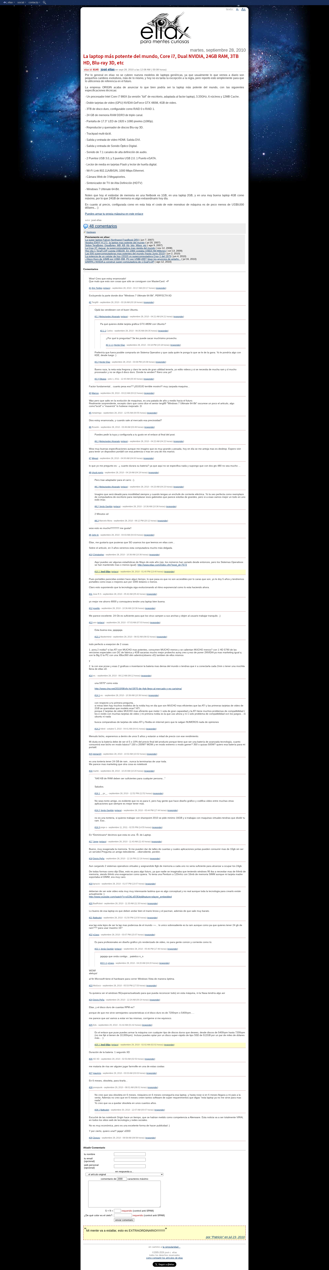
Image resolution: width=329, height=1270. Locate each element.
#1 (90, 288)
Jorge (95, 841)
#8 (90, 472)
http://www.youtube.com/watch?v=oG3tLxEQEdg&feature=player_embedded (130, 896)
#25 (91, 1025)
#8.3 (97, 521)
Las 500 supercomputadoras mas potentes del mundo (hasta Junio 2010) (125, 253)
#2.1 (97, 316)
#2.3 (97, 379)
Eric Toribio (97, 288)
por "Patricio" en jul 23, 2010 (225, 1237)
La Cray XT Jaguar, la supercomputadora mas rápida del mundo (120, 248)
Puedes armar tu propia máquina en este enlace (114, 213)
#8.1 (97, 487)
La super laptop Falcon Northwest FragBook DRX (112, 239)
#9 (90, 535)
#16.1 (97, 793)
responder (161, 288)
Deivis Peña (98, 858)
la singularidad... (171, 1246)
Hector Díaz (119, 345)
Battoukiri (97, 918)
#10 (91, 554)
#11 (90, 594)
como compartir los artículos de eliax (164, 1258)
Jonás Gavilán (106, 506)
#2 (90, 302)
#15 (91, 754)
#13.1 (97, 637)
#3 (90, 393)
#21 (91, 918)
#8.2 (97, 506)
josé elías (108, 69)
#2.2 (97, 362)
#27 (91, 1073)
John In (95, 535)
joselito (96, 608)
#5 (90, 413)
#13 (91, 622)
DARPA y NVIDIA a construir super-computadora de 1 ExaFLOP (119, 261)
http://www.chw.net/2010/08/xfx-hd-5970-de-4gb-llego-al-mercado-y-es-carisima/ (138, 688)
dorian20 (97, 754)
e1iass (96, 935)
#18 (91, 858)
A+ (243, 9)
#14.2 (97, 729)
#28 (91, 1087)
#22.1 (97, 949)
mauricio (97, 1073)
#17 (91, 841)
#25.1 (97, 1045)
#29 (91, 1138)
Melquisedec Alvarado (109, 316)
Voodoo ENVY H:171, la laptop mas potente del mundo (115, 242)
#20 (91, 903)
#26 (91, 1059)
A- (237, 9)
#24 (91, 1000)
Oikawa (102, 379)
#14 (91, 676)
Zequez (96, 1138)
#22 (91, 935)
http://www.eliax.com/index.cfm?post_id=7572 (162, 564)
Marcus (95, 393)
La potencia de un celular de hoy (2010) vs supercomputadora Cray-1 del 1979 (128, 256)
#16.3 (97, 827)
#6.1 (97, 441)
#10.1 (97, 571)
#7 (90, 458)
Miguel (95, 458)
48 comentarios (102, 226)
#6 (90, 427)
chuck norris (97, 472)
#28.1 (97, 1110)
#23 (91, 985)
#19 (91, 884)
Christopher (98, 554)
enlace (106, 288)
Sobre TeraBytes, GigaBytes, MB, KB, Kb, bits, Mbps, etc (116, 245)
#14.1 (97, 695)
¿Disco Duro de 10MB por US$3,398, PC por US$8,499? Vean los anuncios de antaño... (133, 259)
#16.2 (97, 810)
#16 (91, 771)
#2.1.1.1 (109, 345)
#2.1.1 (103, 331)
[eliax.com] (164, 27)
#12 (91, 608)
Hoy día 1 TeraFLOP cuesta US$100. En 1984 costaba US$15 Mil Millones (125, 250)
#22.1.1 (103, 963)
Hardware (91, 232)
